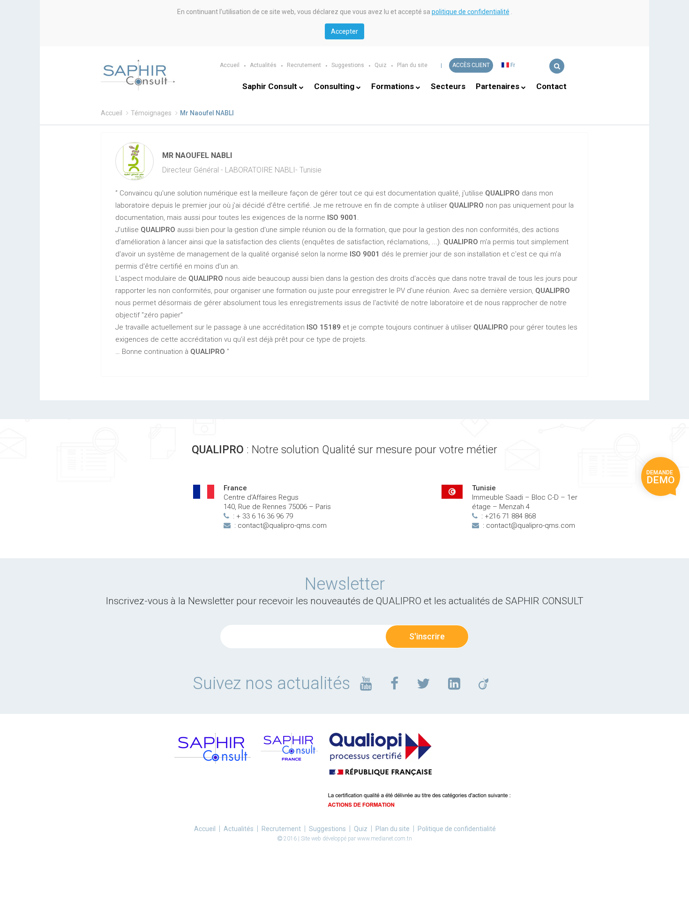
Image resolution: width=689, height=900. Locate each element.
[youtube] (366, 683)
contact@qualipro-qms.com (282, 525)
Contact (551, 86)
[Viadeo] (483, 683)
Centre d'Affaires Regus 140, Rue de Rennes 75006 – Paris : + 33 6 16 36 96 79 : (277, 507)
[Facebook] (394, 683)
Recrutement (304, 65)
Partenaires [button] (498, 86)
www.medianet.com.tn (384, 838)
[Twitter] (423, 683)
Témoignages (151, 113)
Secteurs (448, 86)
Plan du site (412, 65)
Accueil (230, 65)
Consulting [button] (335, 86)
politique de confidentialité (470, 11)
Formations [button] (393, 86)
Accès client (471, 65)
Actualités (263, 65)
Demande (660, 477)
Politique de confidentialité (457, 828)
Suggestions (347, 65)
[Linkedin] (454, 683)
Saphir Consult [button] (270, 86)
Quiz (380, 65)
